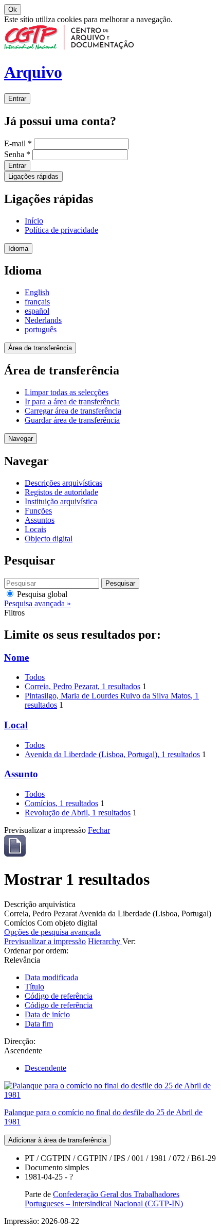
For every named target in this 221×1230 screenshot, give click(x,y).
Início (34, 220)
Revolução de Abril (78, 812)
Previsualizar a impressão (45, 941)
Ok (12, 9)
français (37, 301)
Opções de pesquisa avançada (52, 932)
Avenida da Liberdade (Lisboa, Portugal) (112, 754)
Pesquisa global (41, 594)
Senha (17, 154)
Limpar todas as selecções (66, 392)
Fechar (99, 830)
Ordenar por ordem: (36, 950)
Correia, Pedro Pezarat (82, 686)
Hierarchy (105, 941)
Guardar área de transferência (72, 420)
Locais (35, 529)
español (37, 310)
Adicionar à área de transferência (57, 1140)
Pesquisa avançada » (37, 603)
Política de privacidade (61, 230)
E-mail (18, 143)
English (37, 292)
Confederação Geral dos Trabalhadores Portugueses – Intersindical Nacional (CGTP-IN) (104, 1199)
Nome (16, 657)
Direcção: (19, 1041)
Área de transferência (40, 348)
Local (16, 725)
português (41, 329)
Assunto (21, 773)
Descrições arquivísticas (63, 483)
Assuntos (39, 520)
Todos (35, 677)
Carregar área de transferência (73, 410)
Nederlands (43, 320)
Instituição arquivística (61, 501)
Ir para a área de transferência (72, 401)
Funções (38, 510)
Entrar (17, 98)
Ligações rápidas (33, 176)
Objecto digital (48, 538)
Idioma (18, 248)
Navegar (20, 438)
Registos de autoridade (61, 492)
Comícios (61, 803)
